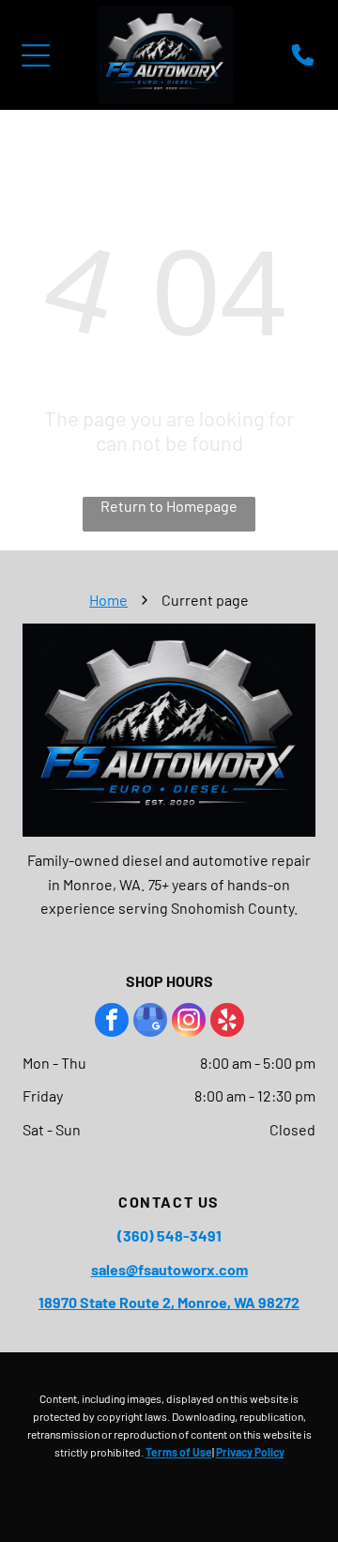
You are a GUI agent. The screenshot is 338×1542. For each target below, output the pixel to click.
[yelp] (227, 1022)
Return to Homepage (169, 506)
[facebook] (112, 1022)
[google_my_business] (150, 1022)
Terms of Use (179, 1451)
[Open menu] (36, 55)
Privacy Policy (250, 1451)
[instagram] (189, 1022)
